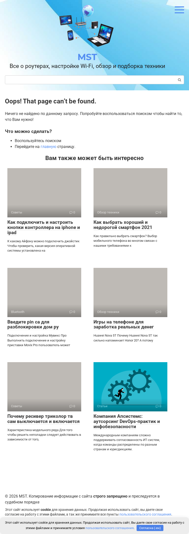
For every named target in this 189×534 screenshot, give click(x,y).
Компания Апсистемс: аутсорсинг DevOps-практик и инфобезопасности (127, 421)
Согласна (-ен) (150, 528)
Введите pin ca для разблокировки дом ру (33, 324)
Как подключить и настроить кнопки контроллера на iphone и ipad (43, 227)
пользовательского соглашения (145, 514)
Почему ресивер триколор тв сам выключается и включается (43, 418)
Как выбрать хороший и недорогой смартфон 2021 (123, 224)
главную (48, 146)
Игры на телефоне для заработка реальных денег (124, 324)
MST (87, 56)
